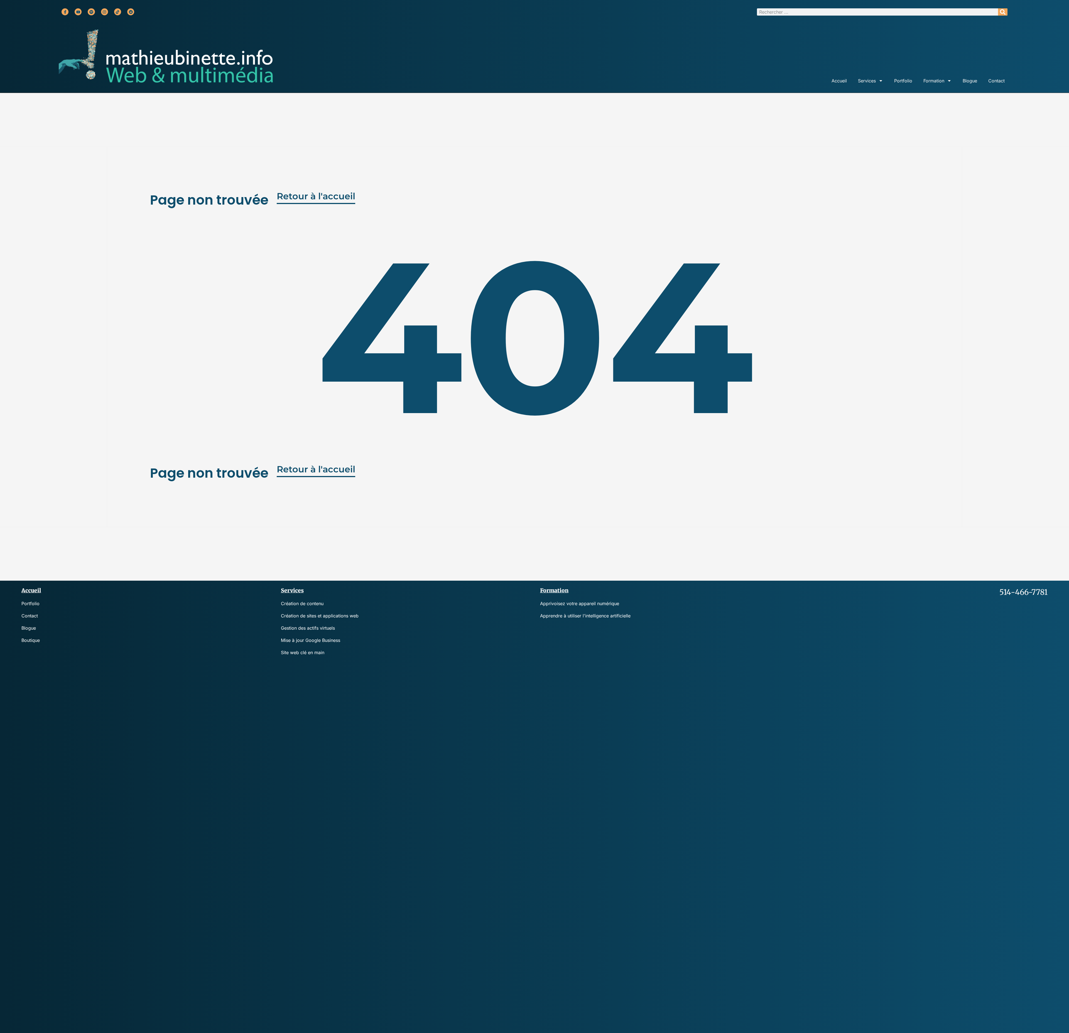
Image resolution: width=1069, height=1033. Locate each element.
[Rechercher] (1002, 12)
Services (867, 81)
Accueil (839, 81)
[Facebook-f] (65, 11)
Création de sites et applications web (320, 616)
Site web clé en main (302, 652)
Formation (933, 81)
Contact (996, 81)
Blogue (970, 81)
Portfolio (903, 81)
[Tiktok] (117, 11)
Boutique (30, 640)
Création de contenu (302, 603)
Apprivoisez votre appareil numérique (579, 603)
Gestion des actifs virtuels (308, 628)
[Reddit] (130, 11)
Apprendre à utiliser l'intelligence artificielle (585, 616)
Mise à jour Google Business (310, 640)
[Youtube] (78, 11)
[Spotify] (91, 11)
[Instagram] (104, 11)
